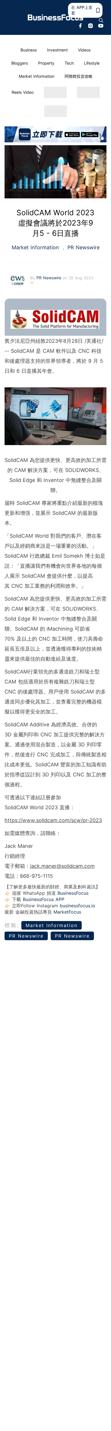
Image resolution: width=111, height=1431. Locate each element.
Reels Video (23, 92)
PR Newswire (83, 247)
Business (28, 49)
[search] (101, 20)
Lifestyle (92, 63)
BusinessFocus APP (43, 899)
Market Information (36, 76)
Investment (57, 49)
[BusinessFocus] (55, 17)
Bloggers (19, 63)
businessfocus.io (77, 905)
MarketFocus (67, 912)
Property (46, 63)
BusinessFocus (73, 893)
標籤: (12, 925)
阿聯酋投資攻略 (78, 76)
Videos (84, 49)
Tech (69, 63)
